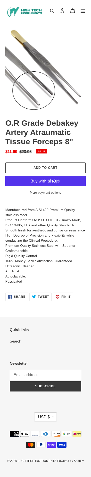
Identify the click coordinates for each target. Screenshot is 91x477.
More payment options (45, 192)
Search (15, 341)
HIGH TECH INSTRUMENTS (37, 461)
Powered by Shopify (70, 461)
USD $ (44, 417)
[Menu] (83, 10)
